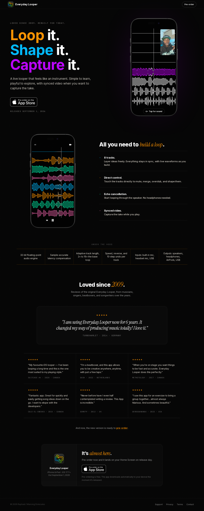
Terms (180, 504)
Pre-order (189, 4)
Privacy (169, 504)
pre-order (122, 428)
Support (159, 504)
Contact (190, 504)
